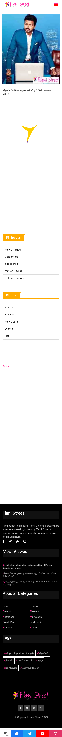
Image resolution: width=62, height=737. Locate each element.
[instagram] (55, 733)
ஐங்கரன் (8, 660)
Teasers (34, 611)
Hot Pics (7, 627)
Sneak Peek (12, 263)
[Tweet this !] (29, 733)
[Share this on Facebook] (17, 733)
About (33, 627)
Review (34, 606)
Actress (9, 314)
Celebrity (8, 611)
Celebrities (11, 256)
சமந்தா (39, 660)
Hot (7, 335)
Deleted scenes (14, 278)
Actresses (8, 616)
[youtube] (42, 733)
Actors (9, 307)
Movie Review (13, 249)
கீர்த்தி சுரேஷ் (10, 667)
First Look (35, 622)
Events (9, 328)
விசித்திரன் (42, 653)
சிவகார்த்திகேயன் (29, 667)
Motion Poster (13, 271)
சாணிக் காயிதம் (24, 660)
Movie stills (11, 321)
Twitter (7, 366)
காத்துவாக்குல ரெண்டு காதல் (19, 653)
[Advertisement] (28, 197)
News (6, 606)
